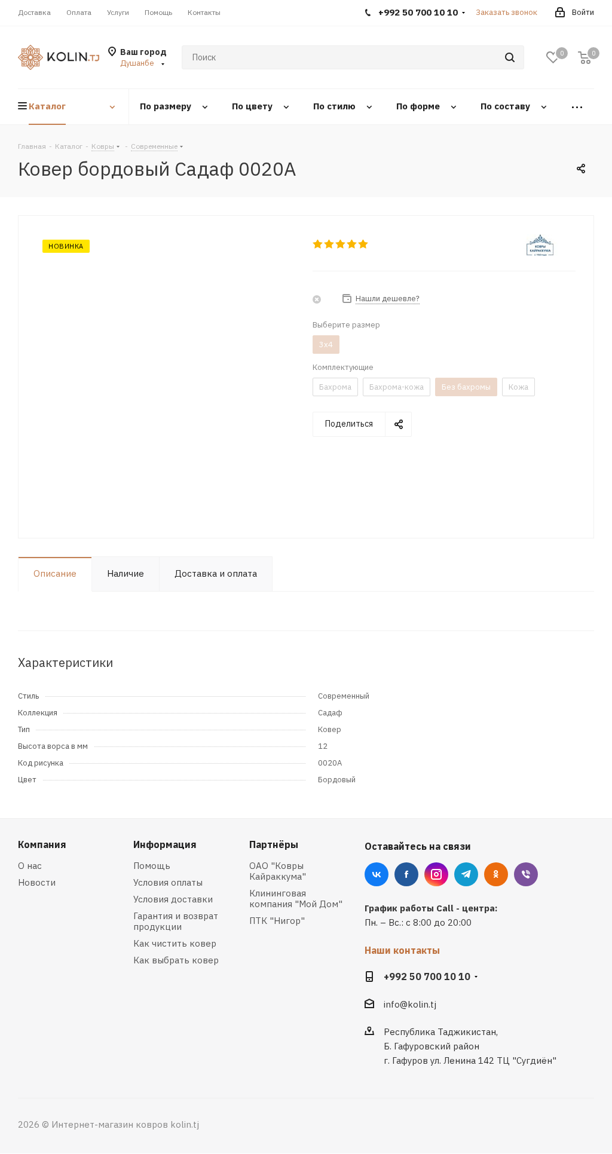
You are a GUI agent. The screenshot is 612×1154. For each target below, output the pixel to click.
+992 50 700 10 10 (427, 976)
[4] (352, 244)
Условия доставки (173, 899)
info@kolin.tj (410, 1004)
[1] (318, 244)
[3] (341, 244)
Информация (165, 844)
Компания (42, 844)
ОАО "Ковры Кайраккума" (277, 871)
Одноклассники (496, 874)
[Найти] (509, 57)
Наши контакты (402, 950)
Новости (37, 882)
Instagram (436, 874)
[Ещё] (577, 106)
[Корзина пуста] (584, 57)
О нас (30, 865)
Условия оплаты (168, 882)
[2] (329, 244)
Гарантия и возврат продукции (175, 921)
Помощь (151, 865)
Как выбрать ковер (176, 960)
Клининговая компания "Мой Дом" (295, 898)
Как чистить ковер (174, 943)
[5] (363, 244)
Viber (526, 874)
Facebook (406, 874)
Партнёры (273, 844)
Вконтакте (376, 874)
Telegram (466, 874)
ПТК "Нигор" (277, 920)
